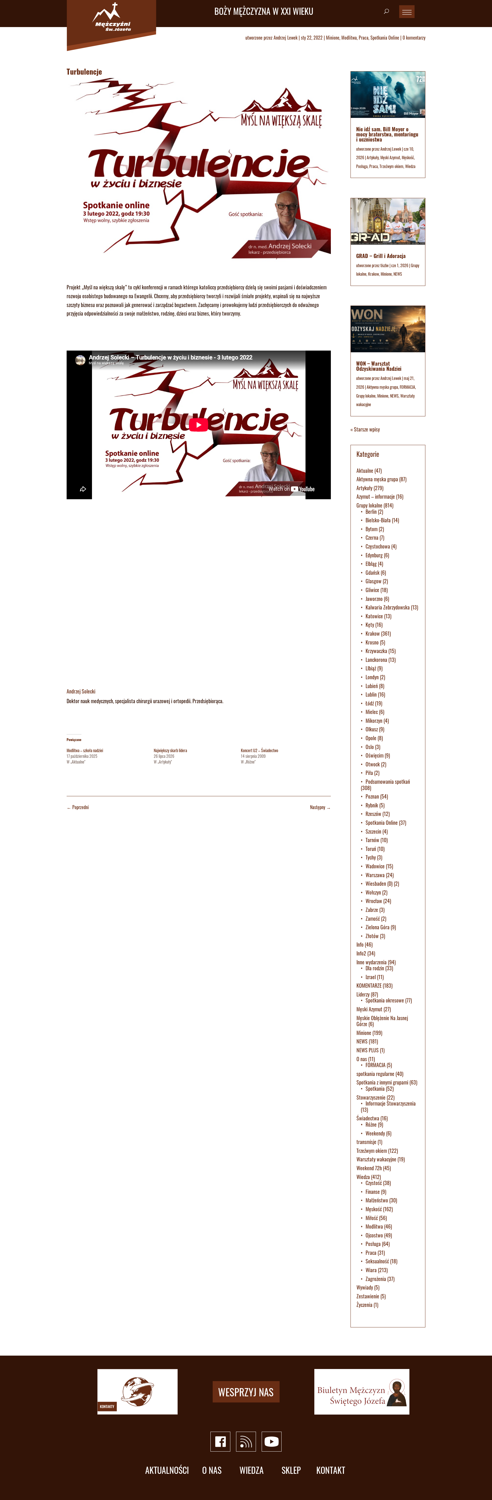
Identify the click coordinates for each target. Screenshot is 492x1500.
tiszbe (384, 265)
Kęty (370, 624)
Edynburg (374, 555)
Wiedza (410, 166)
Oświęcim (375, 755)
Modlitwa (349, 37)
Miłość (372, 1217)
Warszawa (375, 875)
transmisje (366, 1141)
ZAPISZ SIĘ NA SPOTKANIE (100, 335)
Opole (371, 738)
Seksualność (377, 1261)
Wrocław (374, 900)
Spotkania (375, 1088)
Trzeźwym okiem (391, 166)
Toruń (371, 848)
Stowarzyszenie (371, 1097)
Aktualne (364, 470)
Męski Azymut (390, 157)
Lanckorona (376, 659)
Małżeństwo (377, 1200)
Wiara (371, 1270)
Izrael (371, 977)
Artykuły (373, 157)
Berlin (371, 511)
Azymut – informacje (375, 496)
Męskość (408, 157)
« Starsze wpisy (365, 429)
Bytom (372, 529)
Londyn (372, 677)
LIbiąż (371, 668)
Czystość (374, 1182)
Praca (363, 37)
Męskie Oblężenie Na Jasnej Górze (382, 1021)
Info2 (361, 953)
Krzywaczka (376, 650)
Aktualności (167, 1470)
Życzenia (364, 1304)
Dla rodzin (375, 968)
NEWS (397, 274)
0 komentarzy (414, 37)
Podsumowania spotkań (388, 781)
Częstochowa (378, 546)
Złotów (372, 936)
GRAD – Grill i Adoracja (381, 255)
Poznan (372, 796)
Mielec (372, 711)
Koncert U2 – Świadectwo (259, 750)
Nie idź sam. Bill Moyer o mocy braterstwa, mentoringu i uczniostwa (387, 134)
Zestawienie (367, 1296)
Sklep (291, 1470)
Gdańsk (373, 572)
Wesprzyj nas (246, 1391)
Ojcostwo (374, 1235)
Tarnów (372, 840)
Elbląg (371, 563)
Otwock (373, 764)
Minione (332, 37)
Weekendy (375, 1133)
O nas (361, 1059)
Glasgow (374, 581)
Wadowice (375, 866)
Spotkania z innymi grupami (382, 1082)
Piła (369, 772)
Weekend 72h (369, 1168)
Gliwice (372, 590)
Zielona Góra (378, 927)
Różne (371, 1124)
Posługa (362, 166)
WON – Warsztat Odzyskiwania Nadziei (378, 366)
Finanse (373, 1191)
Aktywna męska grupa (382, 387)
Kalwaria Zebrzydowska (388, 607)
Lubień (372, 685)
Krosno (372, 642)
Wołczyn (373, 892)
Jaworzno (374, 598)
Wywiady (364, 1287)
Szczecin (373, 831)
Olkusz (372, 729)
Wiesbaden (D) (379, 883)
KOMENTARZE (369, 985)
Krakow (373, 274)
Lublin (371, 694)
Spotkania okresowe (385, 1000)
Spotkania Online (384, 37)
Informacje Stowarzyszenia (391, 1103)
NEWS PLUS (367, 1050)
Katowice (374, 616)
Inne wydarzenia (371, 962)
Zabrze (372, 909)
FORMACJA (407, 387)
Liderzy (363, 994)
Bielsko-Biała (378, 520)
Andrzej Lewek (286, 37)
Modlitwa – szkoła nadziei (85, 750)
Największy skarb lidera (170, 750)
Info (360, 944)
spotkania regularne (375, 1073)
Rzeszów (373, 813)
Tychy (371, 857)
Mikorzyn (374, 720)
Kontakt (330, 1470)
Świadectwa (367, 1118)
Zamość (373, 918)
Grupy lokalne (366, 396)
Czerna (372, 537)
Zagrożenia (376, 1278)
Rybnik (372, 805)
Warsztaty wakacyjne (376, 1159)
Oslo (370, 746)
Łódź (370, 703)
